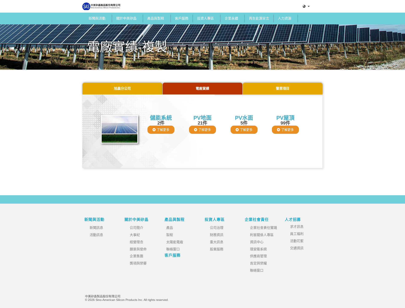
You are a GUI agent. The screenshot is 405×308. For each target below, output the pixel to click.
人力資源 (284, 18)
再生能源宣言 (259, 18)
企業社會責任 (257, 220)
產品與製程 (155, 18)
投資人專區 (205, 18)
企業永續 (231, 18)
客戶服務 (181, 18)
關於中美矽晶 (126, 18)
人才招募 (293, 220)
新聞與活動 (97, 18)
